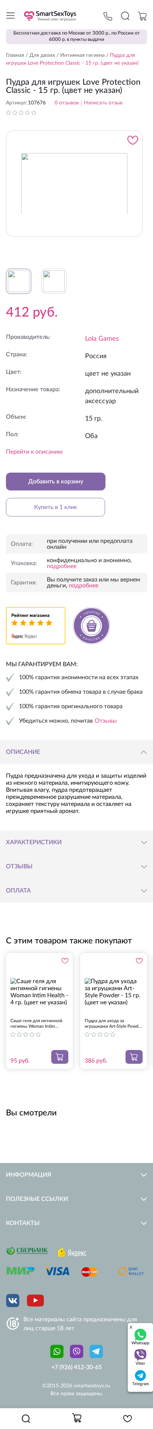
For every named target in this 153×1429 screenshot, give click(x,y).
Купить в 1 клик (55, 507)
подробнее (61, 566)
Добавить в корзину (55, 482)
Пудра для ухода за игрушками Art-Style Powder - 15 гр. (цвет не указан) (113, 1024)
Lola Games (102, 339)
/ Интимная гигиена (80, 55)
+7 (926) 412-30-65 (76, 1367)
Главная (15, 55)
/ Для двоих (39, 55)
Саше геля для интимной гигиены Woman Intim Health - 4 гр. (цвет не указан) (36, 1024)
